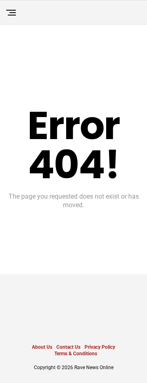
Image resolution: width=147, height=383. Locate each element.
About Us (42, 347)
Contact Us (68, 347)
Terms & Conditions (75, 353)
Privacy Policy (100, 347)
